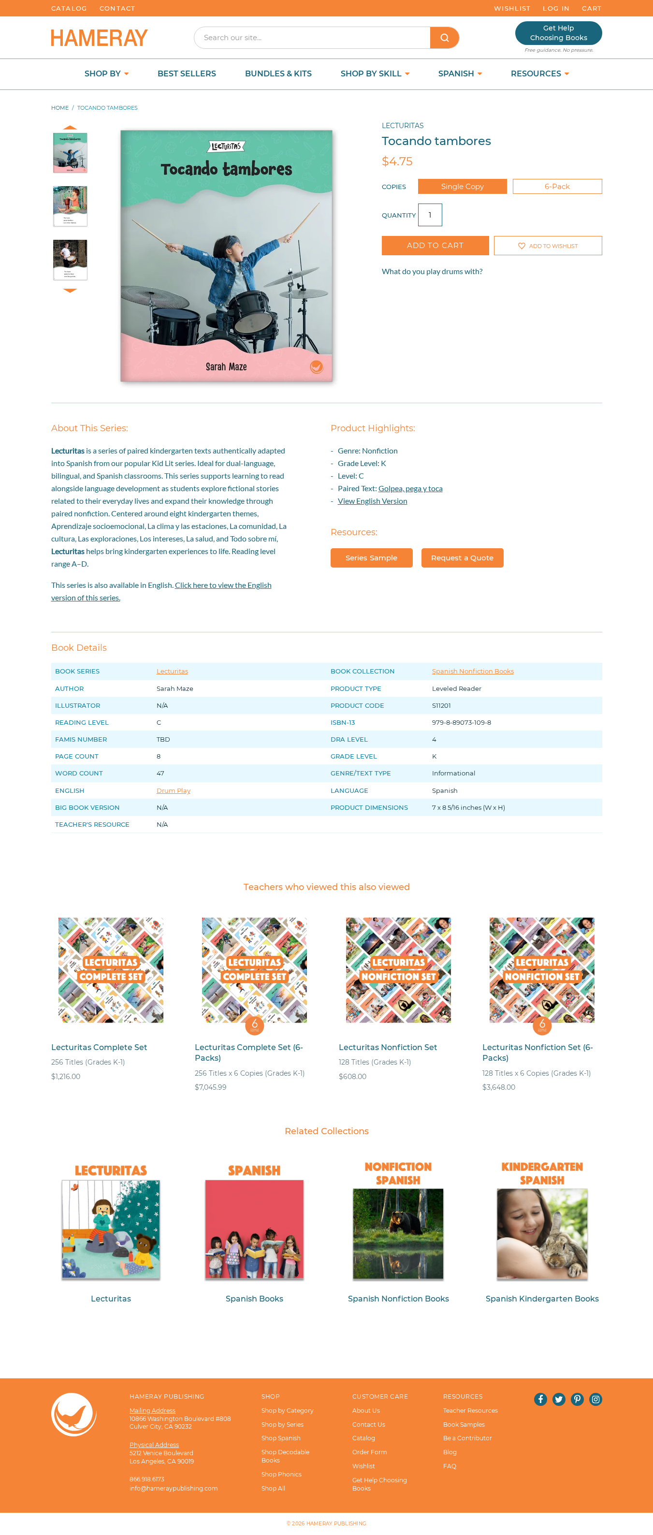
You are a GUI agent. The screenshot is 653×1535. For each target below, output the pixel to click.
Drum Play (173, 790)
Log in (556, 8)
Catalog (69, 8)
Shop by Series (282, 1424)
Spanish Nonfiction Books (473, 671)
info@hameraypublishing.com (174, 1488)
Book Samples (464, 1424)
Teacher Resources (470, 1410)
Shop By (104, 73)
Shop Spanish (281, 1438)
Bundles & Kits (278, 73)
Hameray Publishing (336, 1523)
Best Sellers (187, 73)
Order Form (369, 1452)
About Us (366, 1410)
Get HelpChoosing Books (558, 33)
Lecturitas (403, 125)
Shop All (273, 1488)
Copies (394, 186)
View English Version (372, 500)
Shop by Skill (372, 73)
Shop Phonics (281, 1474)
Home (60, 107)
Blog (450, 1452)
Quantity (399, 215)
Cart (592, 8)
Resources (537, 73)
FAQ (449, 1466)
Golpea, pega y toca (410, 488)
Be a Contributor (467, 1438)
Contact (118, 8)
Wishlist (512, 8)
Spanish (457, 73)
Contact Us (368, 1424)
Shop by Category (287, 1410)
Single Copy (462, 186)
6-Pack (557, 186)
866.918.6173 (147, 1479)
